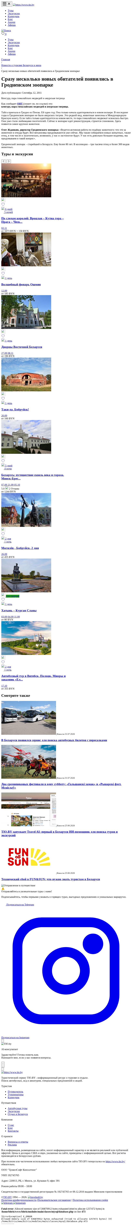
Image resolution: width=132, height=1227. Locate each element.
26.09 (4, 554)
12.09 (4, 290)
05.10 (17, 484)
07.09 (4, 484)
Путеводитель (15, 1091)
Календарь (13, 16)
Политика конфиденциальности (19, 1200)
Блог (10, 19)
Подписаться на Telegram (20, 904)
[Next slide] (8, 161)
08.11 (10, 353)
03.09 (4, 616)
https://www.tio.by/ (115, 1161)
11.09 (17, 616)
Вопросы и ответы (18, 1141)
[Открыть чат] (3, 1065)
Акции (11, 22)
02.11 (4, 228)
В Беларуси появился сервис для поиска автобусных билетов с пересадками (54, 740)
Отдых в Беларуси (18, 1114)
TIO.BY (7, 1197)
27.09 (4, 353)
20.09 (4, 415)
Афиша (12, 25)
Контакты (13, 1130)
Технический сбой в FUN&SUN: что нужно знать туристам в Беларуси (50, 879)
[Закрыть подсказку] (2, 1040)
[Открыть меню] (6, 4)
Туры (11, 10)
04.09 (11, 616)
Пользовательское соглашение (54, 1200)
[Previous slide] (3, 161)
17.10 (4, 685)
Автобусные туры (17, 1108)
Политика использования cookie (90, 1200)
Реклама (12, 1144)
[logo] (23, 4)
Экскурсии (14, 13)
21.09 (11, 484)
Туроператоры (16, 1094)
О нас (11, 1125)
